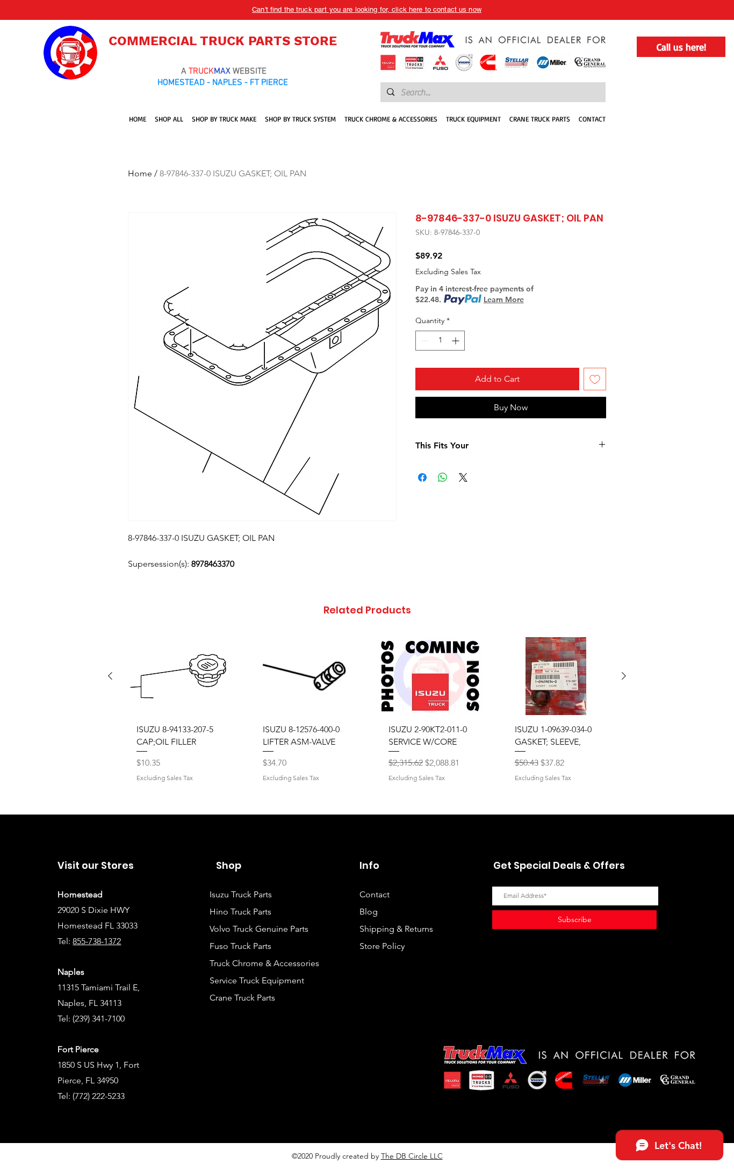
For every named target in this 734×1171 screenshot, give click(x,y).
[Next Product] (623, 675)
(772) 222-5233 (99, 1096)
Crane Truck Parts (242, 998)
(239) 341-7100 (99, 1018)
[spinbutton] (440, 340)
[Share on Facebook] (422, 477)
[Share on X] (463, 477)
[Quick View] (178, 676)
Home (140, 173)
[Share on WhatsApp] (442, 477)
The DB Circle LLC (412, 1156)
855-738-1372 (97, 941)
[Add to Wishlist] (595, 379)
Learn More (504, 299)
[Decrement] (423, 340)
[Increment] (456, 340)
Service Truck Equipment (257, 980)
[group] (367, 721)
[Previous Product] (110, 675)
